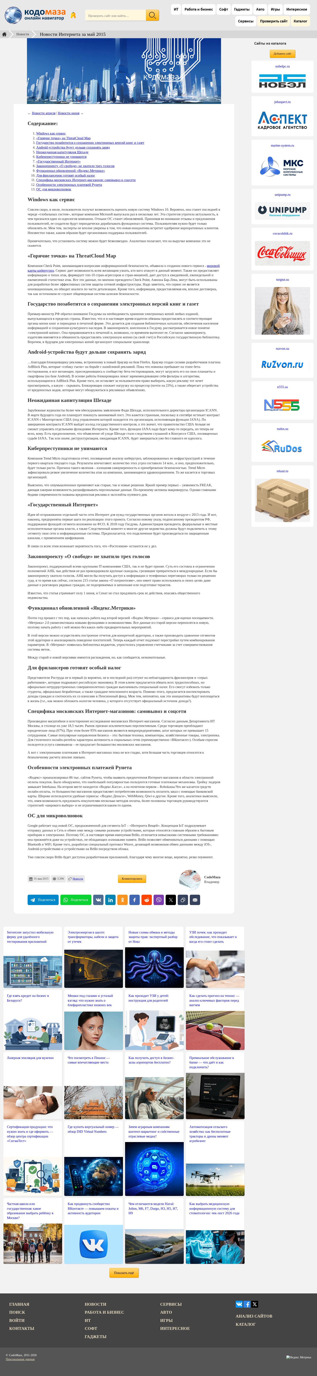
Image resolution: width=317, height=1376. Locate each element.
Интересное (296, 10)
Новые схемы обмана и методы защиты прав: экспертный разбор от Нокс (153, 936)
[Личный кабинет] (73, 15)
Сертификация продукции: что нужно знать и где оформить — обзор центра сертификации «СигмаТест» (30, 1134)
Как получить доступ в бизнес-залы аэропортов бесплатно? (151, 1060)
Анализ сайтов (254, 1316)
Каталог (300, 21)
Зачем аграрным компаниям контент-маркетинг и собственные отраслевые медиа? (154, 1131)
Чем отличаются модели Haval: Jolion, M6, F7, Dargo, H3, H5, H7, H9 (153, 1208)
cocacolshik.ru (282, 233)
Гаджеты (242, 10)
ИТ (176, 10)
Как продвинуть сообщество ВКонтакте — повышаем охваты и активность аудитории (93, 1208)
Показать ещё (124, 1273)
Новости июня (68, 113)
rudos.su (282, 429)
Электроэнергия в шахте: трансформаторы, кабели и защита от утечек (93, 936)
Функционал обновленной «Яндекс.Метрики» (70, 171)
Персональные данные (20, 1359)
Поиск (17, 1312)
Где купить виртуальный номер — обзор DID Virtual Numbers (93, 1129)
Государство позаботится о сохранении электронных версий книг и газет (90, 142)
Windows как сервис (51, 133)
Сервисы (246, 21)
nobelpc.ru (282, 66)
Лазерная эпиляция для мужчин (30, 1058)
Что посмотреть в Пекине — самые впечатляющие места (89, 1060)
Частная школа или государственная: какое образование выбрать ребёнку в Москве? (30, 1211)
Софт (223, 10)
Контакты (21, 1328)
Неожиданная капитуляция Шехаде (62, 152)
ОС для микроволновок (53, 189)
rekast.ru (282, 471)
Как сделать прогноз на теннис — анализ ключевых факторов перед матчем (214, 1000)
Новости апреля (43, 113)
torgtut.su (282, 279)
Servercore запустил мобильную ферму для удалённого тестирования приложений (30, 936)
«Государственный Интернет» (58, 161)
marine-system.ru (282, 145)
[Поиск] (152, 15)
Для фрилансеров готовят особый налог (65, 175)
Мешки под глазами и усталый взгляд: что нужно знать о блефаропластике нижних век (90, 1000)
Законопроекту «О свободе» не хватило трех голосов (75, 166)
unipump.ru (282, 194)
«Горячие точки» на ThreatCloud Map (63, 138)
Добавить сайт (282, 53)
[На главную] (35, 15)
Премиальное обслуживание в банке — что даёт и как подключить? (211, 1062)
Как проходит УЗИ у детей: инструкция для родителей (149, 998)
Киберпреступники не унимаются (61, 156)
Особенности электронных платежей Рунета (69, 185)
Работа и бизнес (199, 10)
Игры (275, 10)
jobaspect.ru (282, 102)
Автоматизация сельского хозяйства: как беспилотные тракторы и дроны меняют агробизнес (210, 1134)
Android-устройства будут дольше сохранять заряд (73, 147)
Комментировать (132, 878)
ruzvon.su (282, 348)
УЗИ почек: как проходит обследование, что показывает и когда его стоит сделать (213, 936)
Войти (17, 1320)
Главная (19, 1304)
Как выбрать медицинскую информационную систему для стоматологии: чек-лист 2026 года (214, 1208)
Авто (260, 10)
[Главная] (4, 34)
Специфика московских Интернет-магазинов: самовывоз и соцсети (86, 180)
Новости (22, 34)
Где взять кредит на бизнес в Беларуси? (28, 998)
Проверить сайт (273, 21)
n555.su (282, 387)
